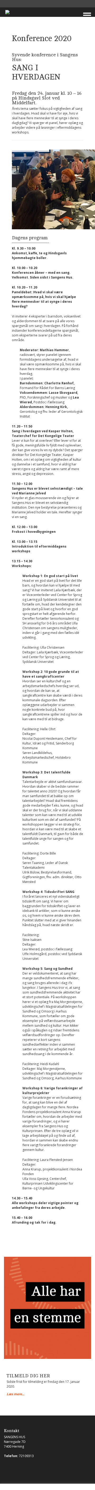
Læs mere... (15, 1394)
